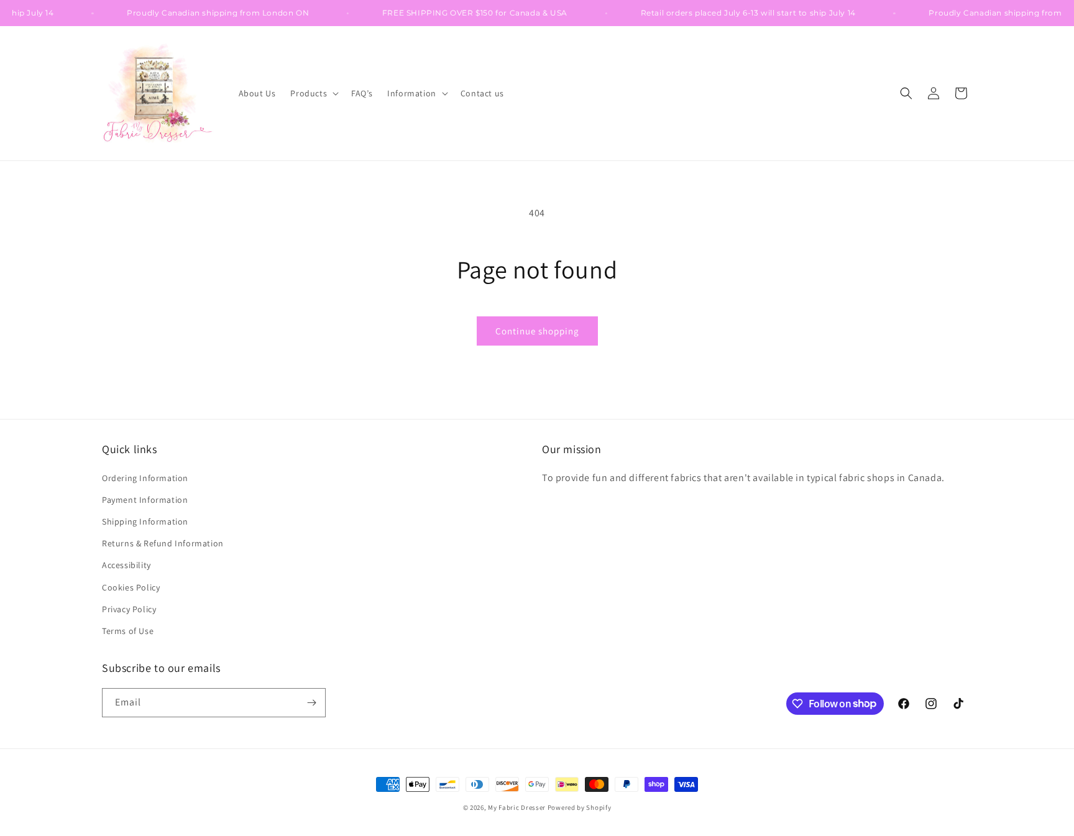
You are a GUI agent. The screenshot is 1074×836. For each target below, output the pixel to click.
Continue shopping (537, 331)
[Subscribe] (311, 702)
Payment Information (145, 499)
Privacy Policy (129, 609)
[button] (313, 93)
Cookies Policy (131, 587)
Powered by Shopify (580, 807)
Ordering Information (145, 478)
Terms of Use (128, 630)
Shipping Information (145, 521)
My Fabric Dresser (517, 807)
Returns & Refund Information (163, 543)
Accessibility (126, 565)
